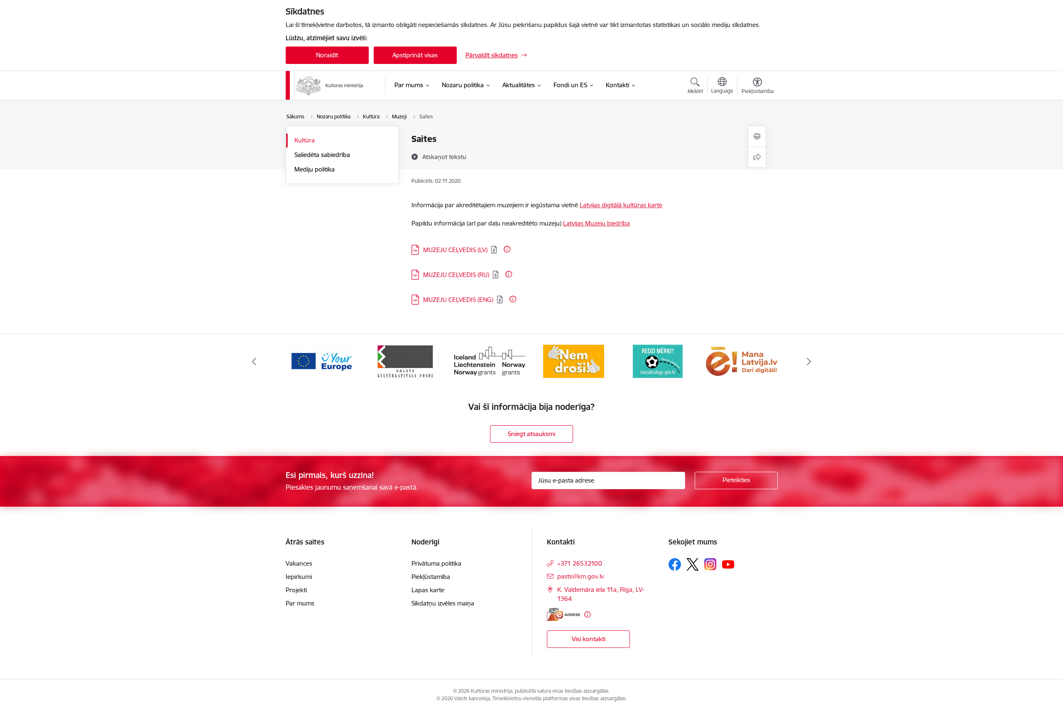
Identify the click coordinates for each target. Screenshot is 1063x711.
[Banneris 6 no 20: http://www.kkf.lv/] (405, 361)
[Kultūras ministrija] (330, 86)
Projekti (296, 590)
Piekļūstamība (430, 577)
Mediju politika (314, 169)
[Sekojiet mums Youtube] (728, 564)
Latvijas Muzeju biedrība (596, 223)
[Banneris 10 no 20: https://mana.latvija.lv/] (741, 361)
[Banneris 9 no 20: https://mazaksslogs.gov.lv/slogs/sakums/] (658, 361)
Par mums (300, 603)
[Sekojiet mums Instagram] (710, 564)
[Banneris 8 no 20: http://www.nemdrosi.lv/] (573, 361)
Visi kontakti (588, 639)
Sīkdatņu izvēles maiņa (442, 603)
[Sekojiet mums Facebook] (675, 564)
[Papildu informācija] (507, 249)
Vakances (299, 563)
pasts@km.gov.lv (580, 576)
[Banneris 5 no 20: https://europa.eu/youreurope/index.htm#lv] (321, 361)
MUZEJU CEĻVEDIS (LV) (455, 250)
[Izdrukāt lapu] (757, 136)
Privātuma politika (436, 563)
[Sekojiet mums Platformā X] (692, 564)
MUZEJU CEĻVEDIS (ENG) (458, 300)
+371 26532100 (579, 563)
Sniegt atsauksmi (531, 434)
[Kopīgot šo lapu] (757, 157)
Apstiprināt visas (415, 55)
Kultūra (304, 140)
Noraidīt (327, 55)
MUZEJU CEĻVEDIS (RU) (456, 275)
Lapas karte (427, 590)
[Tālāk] (809, 361)
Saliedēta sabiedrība (322, 155)
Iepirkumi (299, 577)
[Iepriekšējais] (254, 361)
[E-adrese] (563, 614)
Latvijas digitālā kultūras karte (621, 205)
